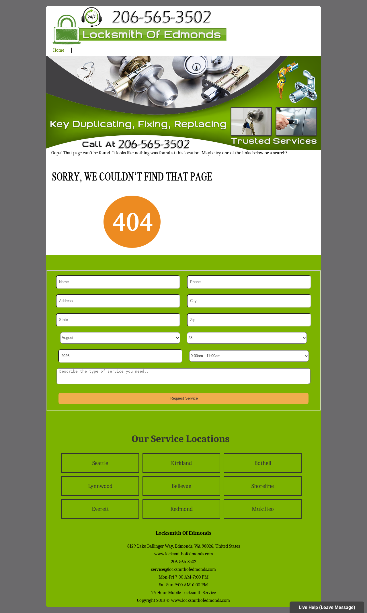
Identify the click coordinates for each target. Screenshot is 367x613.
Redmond (181, 509)
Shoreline (262, 486)
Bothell (262, 463)
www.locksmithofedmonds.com (183, 553)
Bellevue (181, 486)
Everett (100, 509)
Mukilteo (263, 509)
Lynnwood (100, 486)
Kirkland (181, 463)
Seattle (100, 463)
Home (58, 50)
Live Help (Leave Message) (327, 607)
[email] (183, 569)
